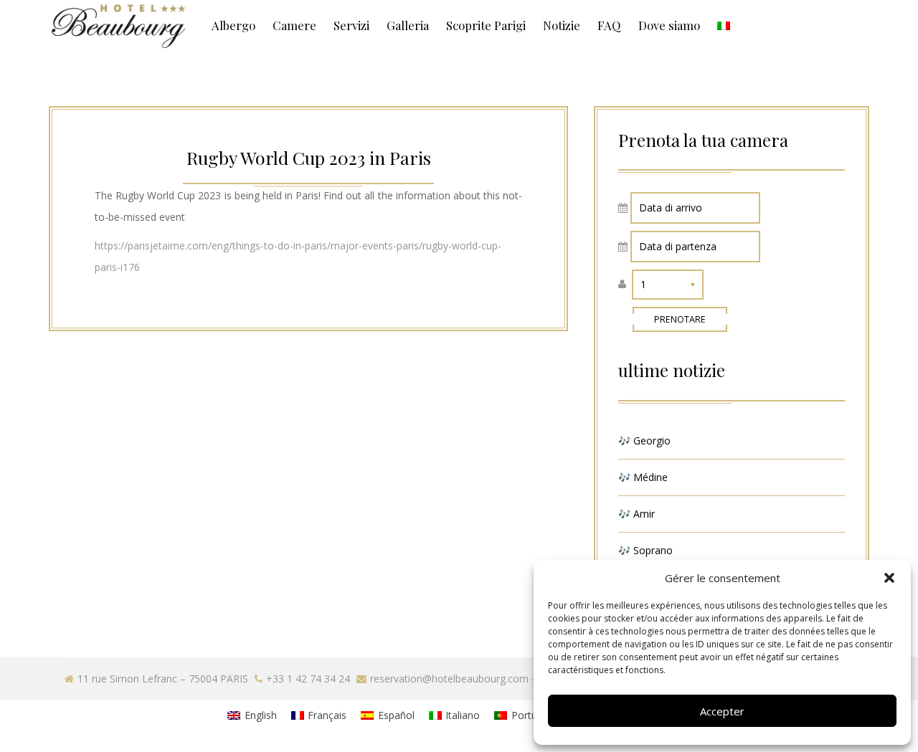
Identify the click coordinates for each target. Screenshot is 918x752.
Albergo (233, 25)
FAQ (609, 25)
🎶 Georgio (644, 440)
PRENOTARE (680, 319)
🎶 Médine (643, 477)
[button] (889, 578)
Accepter (722, 711)
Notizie (561, 25)
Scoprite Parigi (486, 25)
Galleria (408, 25)
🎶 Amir (636, 513)
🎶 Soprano (645, 550)
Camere (294, 25)
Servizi (351, 25)
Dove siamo (669, 25)
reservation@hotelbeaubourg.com (449, 678)
